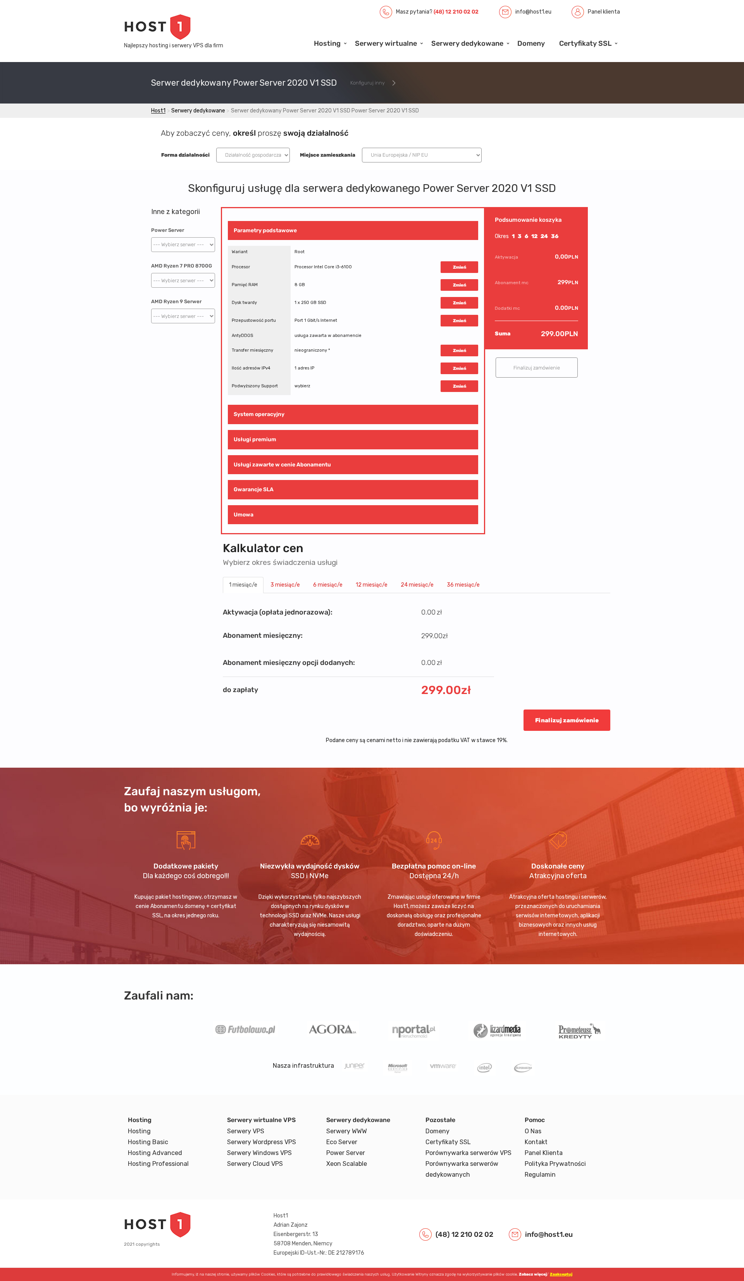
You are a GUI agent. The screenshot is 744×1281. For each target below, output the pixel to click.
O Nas (533, 1131)
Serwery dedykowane (467, 43)
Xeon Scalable (346, 1163)
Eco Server (341, 1142)
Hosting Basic (148, 1142)
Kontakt (536, 1142)
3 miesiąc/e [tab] (285, 585)
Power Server (167, 230)
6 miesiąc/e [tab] (328, 585)
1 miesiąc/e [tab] (243, 585)
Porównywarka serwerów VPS (468, 1153)
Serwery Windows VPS (259, 1153)
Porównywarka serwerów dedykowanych (461, 1169)
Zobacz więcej (533, 1274)
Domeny (531, 43)
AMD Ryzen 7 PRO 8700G (181, 266)
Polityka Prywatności (555, 1163)
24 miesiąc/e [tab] (417, 585)
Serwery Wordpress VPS (261, 1142)
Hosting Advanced (155, 1153)
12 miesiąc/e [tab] (372, 585)
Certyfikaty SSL (585, 43)
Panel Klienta (544, 1153)
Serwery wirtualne (386, 43)
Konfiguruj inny (367, 83)
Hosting (327, 43)
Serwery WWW (346, 1131)
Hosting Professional (158, 1163)
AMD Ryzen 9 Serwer (176, 301)
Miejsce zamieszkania (327, 155)
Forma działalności (185, 155)
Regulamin (540, 1174)
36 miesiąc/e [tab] (463, 585)
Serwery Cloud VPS (255, 1163)
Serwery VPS (245, 1131)
